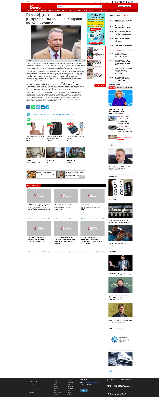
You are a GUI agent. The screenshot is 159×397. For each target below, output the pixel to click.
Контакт (107, 2)
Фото (55, 384)
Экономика (57, 10)
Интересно (56, 386)
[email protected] (86, 382)
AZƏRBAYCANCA (125, 6)
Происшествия (77, 10)
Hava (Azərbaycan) (34, 387)
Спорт (69, 10)
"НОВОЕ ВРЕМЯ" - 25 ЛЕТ (107, 10)
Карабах (85, 10)
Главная (30, 10)
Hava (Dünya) (32, 390)
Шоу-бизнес (70, 382)
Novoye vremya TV (34, 381)
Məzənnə (31, 392)
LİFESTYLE (70, 386)
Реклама (101, 2)
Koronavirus (32, 384)
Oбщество (43, 10)
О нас (96, 2)
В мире (64, 10)
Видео (68, 390)
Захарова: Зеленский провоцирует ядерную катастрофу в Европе (116, 111)
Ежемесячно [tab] (128, 87)
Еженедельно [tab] (120, 87)
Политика (50, 10)
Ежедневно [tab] (112, 87)
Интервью (69, 380)
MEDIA (91, 10)
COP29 (97, 10)
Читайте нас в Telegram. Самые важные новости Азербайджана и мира (52, 114)
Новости (36, 10)
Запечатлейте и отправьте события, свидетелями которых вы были (52, 119)
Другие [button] (119, 10)
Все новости (127, 16)
